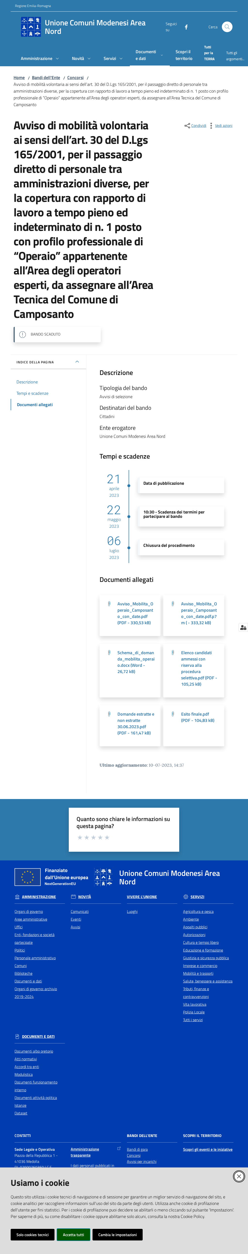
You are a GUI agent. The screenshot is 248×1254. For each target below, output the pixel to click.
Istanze (20, 1105)
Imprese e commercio (200, 965)
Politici (20, 950)
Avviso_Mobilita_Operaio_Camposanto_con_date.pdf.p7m (199, 613)
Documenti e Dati (38, 1036)
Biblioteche (23, 973)
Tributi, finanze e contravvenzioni (196, 992)
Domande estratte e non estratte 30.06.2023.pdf (135, 723)
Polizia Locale (194, 1012)
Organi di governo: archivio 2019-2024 (36, 992)
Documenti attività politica (36, 1097)
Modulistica (24, 1074)
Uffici (19, 927)
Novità (84, 897)
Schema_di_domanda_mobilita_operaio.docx (136, 662)
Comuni (21, 965)
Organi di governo (29, 911)
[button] (227, 27)
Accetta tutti (73, 1235)
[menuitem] (40, 58)
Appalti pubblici (195, 927)
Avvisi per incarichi (141, 1161)
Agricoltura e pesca (198, 911)
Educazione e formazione (203, 950)
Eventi (76, 919)
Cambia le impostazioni (117, 1235)
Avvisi (75, 927)
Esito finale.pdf (197, 717)
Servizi (197, 897)
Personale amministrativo (35, 958)
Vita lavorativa (194, 1004)
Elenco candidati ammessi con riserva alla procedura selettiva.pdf (199, 668)
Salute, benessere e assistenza (207, 981)
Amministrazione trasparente (85, 1152)
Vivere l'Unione (142, 897)
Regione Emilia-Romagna (33, 5)
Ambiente (191, 919)
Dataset (21, 1113)
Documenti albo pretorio (34, 1051)
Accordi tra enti (27, 1067)
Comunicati (80, 911)
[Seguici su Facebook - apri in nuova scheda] (184, 26)
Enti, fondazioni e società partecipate (34, 938)
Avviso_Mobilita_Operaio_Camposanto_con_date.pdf (135, 613)
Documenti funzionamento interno (36, 1086)
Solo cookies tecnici (32, 1235)
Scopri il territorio (202, 1135)
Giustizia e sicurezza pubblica (206, 958)
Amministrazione (39, 897)
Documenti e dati (28, 981)
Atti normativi (26, 1059)
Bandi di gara (137, 1149)
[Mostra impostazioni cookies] (243, 627)
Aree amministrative (31, 919)
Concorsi (75, 77)
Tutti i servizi (193, 1020)
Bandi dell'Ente (46, 77)
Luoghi (132, 911)
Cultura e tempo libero (201, 942)
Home (19, 77)
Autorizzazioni (194, 935)
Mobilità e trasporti (198, 973)
